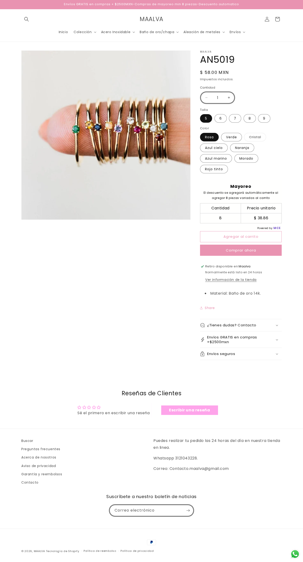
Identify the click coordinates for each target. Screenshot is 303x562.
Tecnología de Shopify (62, 551)
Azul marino (216, 158)
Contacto (30, 482)
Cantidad (207, 87)
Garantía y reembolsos (41, 474)
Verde (231, 137)
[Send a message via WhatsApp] (295, 554)
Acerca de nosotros (38, 457)
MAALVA (39, 551)
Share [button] (210, 308)
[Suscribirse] (188, 510)
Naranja (242, 147)
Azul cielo (214, 147)
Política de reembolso (100, 551)
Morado (246, 158)
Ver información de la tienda (231, 279)
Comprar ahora (241, 250)
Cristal (257, 138)
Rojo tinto (214, 169)
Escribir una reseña (189, 410)
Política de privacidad (137, 551)
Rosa (209, 137)
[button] (26, 19)
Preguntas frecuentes (40, 449)
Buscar (27, 440)
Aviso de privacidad (38, 465)
